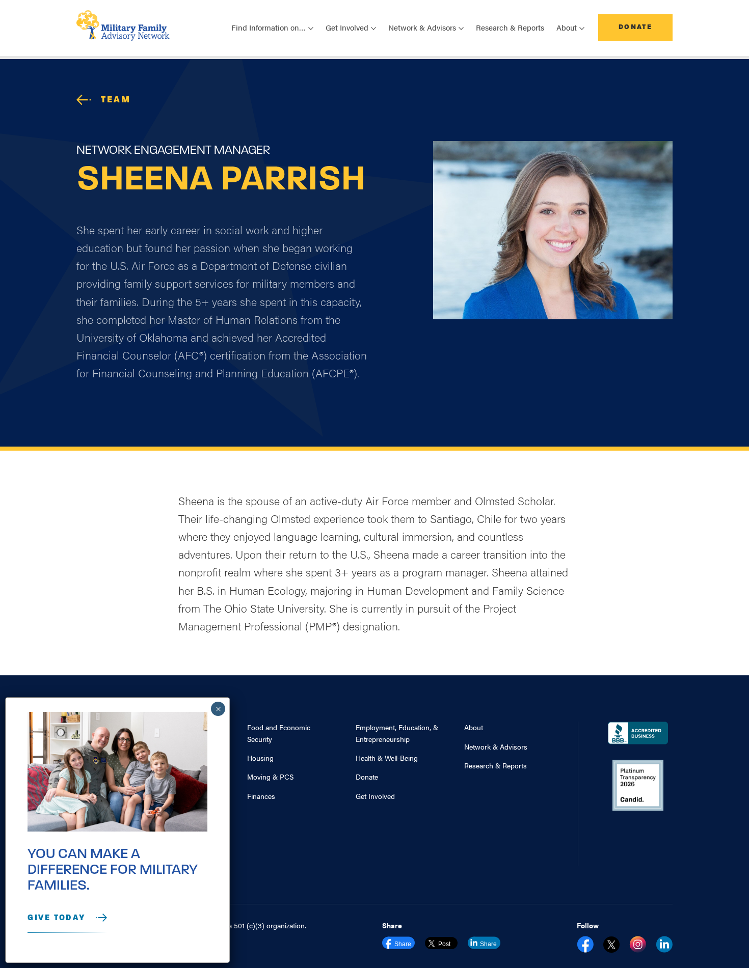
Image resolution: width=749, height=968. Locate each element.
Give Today (57, 918)
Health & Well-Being (387, 758)
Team (116, 100)
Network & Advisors (495, 746)
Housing (260, 758)
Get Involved (375, 796)
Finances (261, 796)
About (473, 727)
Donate (635, 27)
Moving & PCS (270, 776)
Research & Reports (510, 27)
